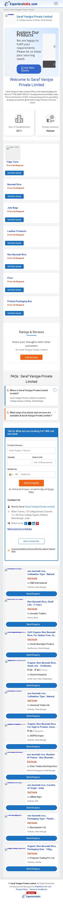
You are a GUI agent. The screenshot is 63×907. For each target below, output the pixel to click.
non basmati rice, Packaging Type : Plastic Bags (40, 818)
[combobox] (13, 474)
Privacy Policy (22, 889)
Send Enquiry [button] (33, 594)
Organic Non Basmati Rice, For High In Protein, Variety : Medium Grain (42, 727)
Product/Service (15, 445)
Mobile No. (12, 469)
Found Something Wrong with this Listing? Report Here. (33, 550)
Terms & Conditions (38, 889)
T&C (42, 489)
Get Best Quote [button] (27, 69)
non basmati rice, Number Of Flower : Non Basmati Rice (41, 757)
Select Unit (37, 457)
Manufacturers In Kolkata (19, 529)
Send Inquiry (31, 483)
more (32, 102)
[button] (12, 152)
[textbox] (44, 462)
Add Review (31, 357)
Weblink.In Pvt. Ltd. (43, 886)
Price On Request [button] (15, 165)
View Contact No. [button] (31, 541)
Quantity (11, 457)
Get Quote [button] (32, 578)
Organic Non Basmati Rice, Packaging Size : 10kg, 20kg (41, 849)
